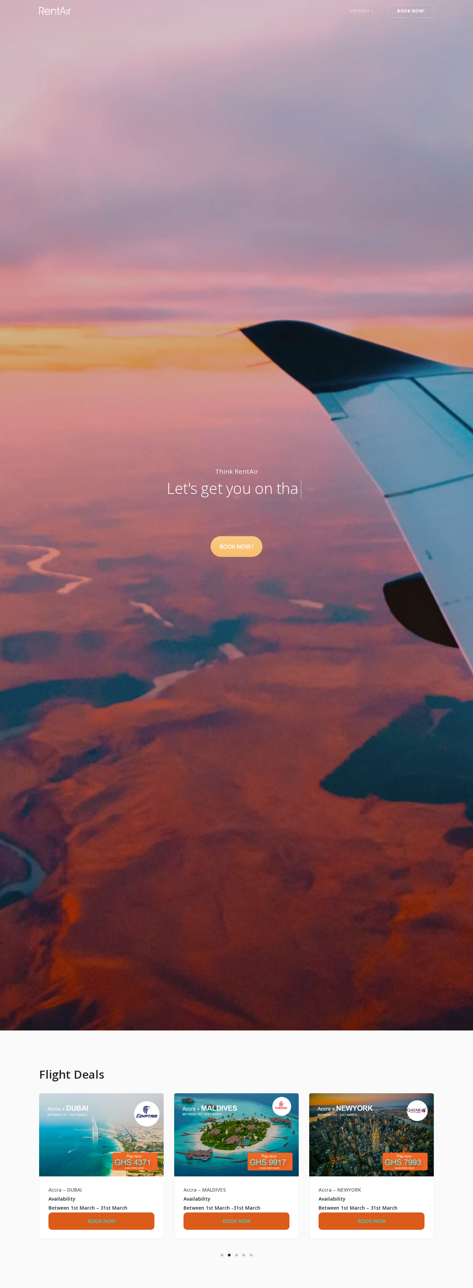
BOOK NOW (101, 1221)
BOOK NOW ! (236, 546)
